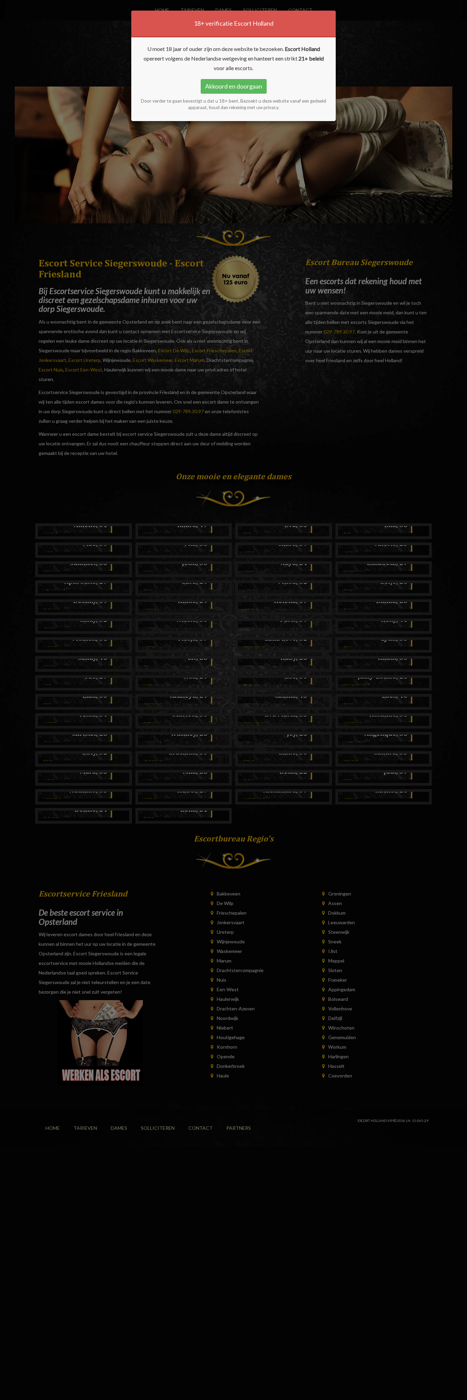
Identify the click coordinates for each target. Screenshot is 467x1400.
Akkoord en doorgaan (233, 86)
